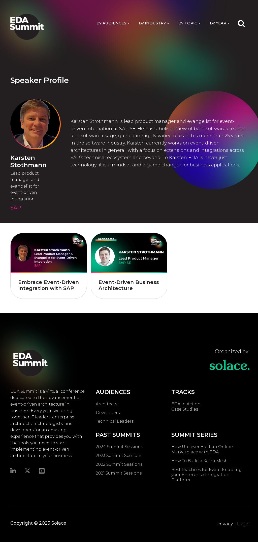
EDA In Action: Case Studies (186, 407)
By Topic (187, 23)
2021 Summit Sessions (119, 473)
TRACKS (183, 392)
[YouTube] (42, 470)
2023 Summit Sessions (119, 455)
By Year (218, 23)
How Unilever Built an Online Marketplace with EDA (202, 449)
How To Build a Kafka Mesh (200, 460)
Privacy (224, 524)
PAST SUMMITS (118, 434)
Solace (58, 523)
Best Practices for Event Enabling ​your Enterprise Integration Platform (207, 475)
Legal (243, 524)
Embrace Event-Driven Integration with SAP (48, 285)
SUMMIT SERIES (194, 434)
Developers (108, 412)
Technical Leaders (115, 421)
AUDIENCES (113, 392)
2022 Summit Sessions (119, 464)
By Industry (152, 23)
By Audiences (111, 23)
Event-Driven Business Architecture (129, 285)
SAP (15, 208)
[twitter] (27, 471)
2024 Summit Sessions (119, 446)
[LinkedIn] (13, 470)
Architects (106, 404)
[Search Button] (241, 23)
